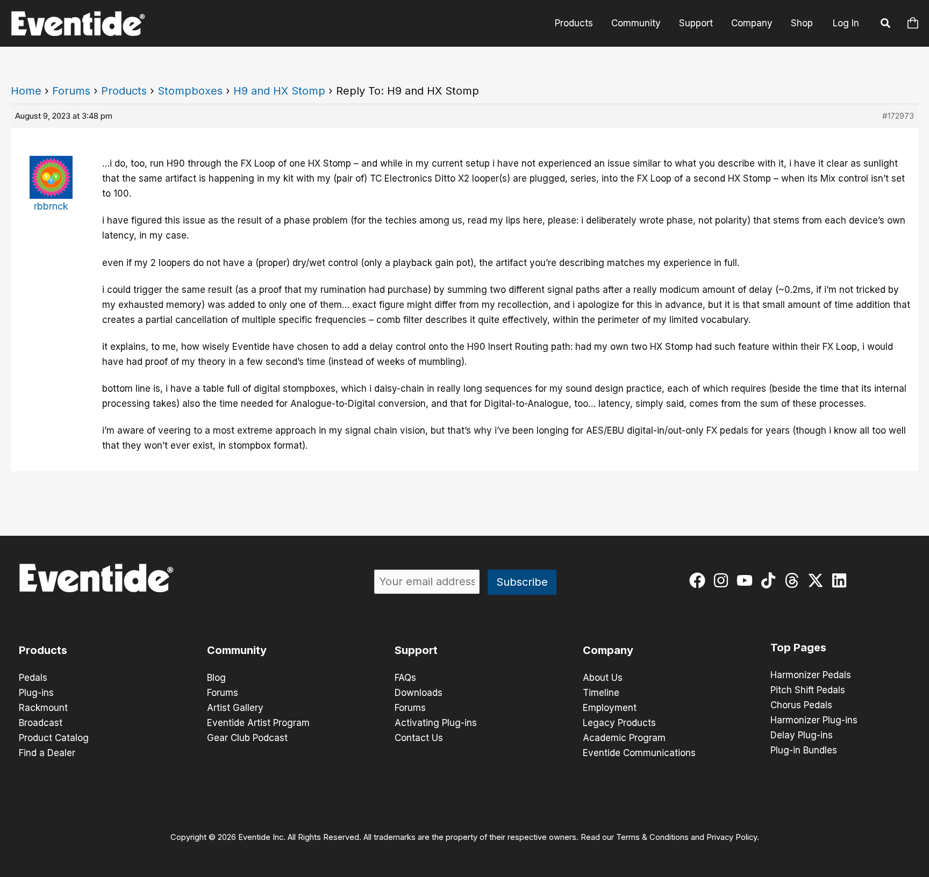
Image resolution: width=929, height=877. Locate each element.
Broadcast (40, 722)
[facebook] (699, 580)
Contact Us (419, 737)
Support (696, 23)
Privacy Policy (731, 837)
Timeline (601, 692)
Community (636, 23)
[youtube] (747, 580)
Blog (216, 677)
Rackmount (43, 707)
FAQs (405, 677)
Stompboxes (190, 90)
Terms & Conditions (652, 837)
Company (752, 23)
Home (26, 90)
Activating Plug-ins (436, 722)
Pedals (33, 677)
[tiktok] (770, 580)
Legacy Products (619, 722)
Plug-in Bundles (803, 750)
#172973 (898, 116)
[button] (886, 24)
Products (574, 23)
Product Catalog (54, 737)
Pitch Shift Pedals (807, 690)
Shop (802, 23)
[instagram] (723, 580)
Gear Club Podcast (247, 737)
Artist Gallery (235, 707)
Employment (610, 707)
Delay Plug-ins (801, 735)
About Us (603, 677)
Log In (846, 23)
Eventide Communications (639, 752)
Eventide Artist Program (258, 722)
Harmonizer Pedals (810, 675)
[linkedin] (841, 580)
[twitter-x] (817, 580)
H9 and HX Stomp (279, 90)
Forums (71, 90)
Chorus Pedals (801, 705)
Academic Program (624, 737)
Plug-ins (36, 692)
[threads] (794, 580)
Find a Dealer (47, 752)
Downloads (418, 692)
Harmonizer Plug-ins (813, 720)
